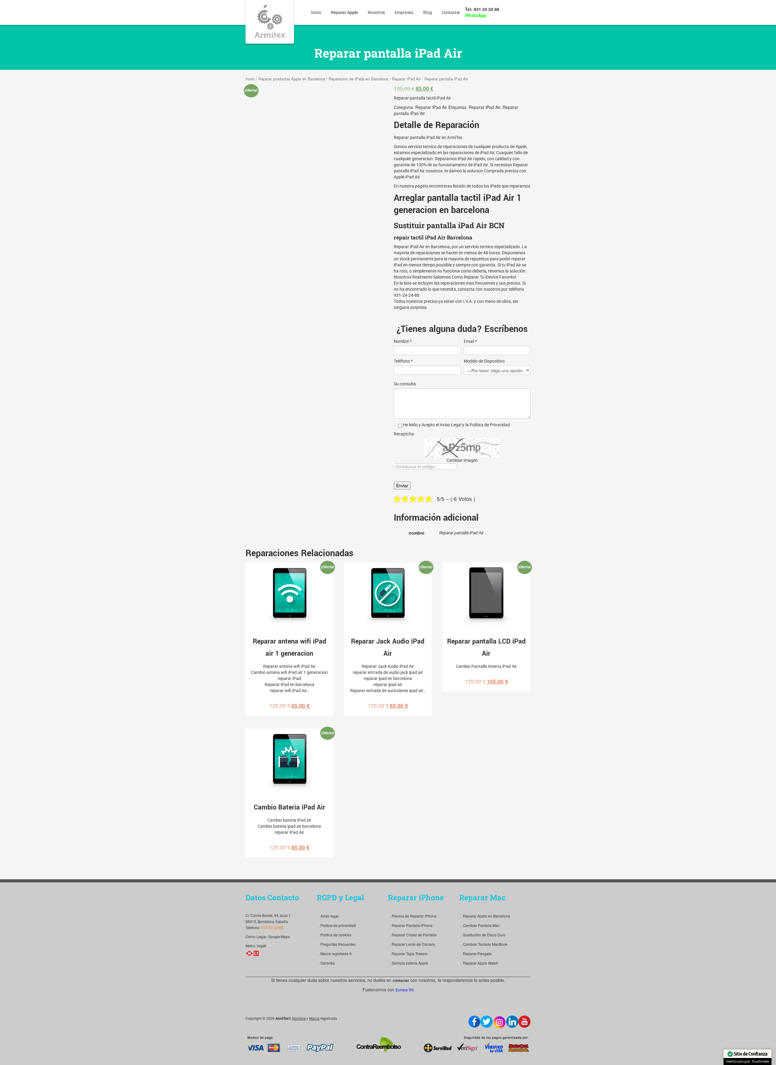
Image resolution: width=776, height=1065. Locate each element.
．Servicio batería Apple (408, 962)
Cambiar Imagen (462, 460)
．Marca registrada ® (334, 953)
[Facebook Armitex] (474, 1022)
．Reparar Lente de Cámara (411, 944)
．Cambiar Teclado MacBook (483, 944)
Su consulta (405, 383)
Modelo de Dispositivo (484, 361)
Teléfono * (403, 361)
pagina (421, 186)
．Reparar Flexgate (475, 953)
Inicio (316, 12)
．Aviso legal (328, 915)
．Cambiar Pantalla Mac (479, 925)
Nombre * (403, 341)
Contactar (451, 12)
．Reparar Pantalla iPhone (410, 925)
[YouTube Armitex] (524, 1022)
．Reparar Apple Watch (478, 962)
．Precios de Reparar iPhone (412, 915)
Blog (427, 12)
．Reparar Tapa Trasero (408, 953)
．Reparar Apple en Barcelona (484, 915)
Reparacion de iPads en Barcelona (358, 79)
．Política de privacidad (336, 925)
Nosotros (376, 12)
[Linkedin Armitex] (512, 1022)
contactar (401, 980)
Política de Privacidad (490, 424)
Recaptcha (404, 433)
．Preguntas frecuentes (336, 944)
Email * (470, 341)
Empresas (404, 12)
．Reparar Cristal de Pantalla (412, 934)
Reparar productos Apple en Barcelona (291, 79)
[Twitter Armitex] (486, 1022)
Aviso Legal (450, 424)
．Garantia (326, 962)
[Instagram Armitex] (499, 1022)
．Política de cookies (334, 934)
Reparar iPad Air (406, 79)
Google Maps (279, 937)
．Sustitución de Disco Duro (482, 934)
